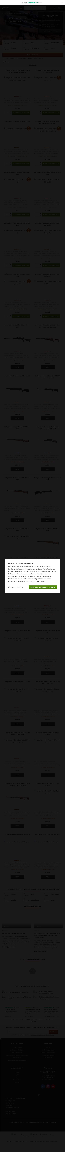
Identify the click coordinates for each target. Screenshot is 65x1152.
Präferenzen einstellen (15, 587)
